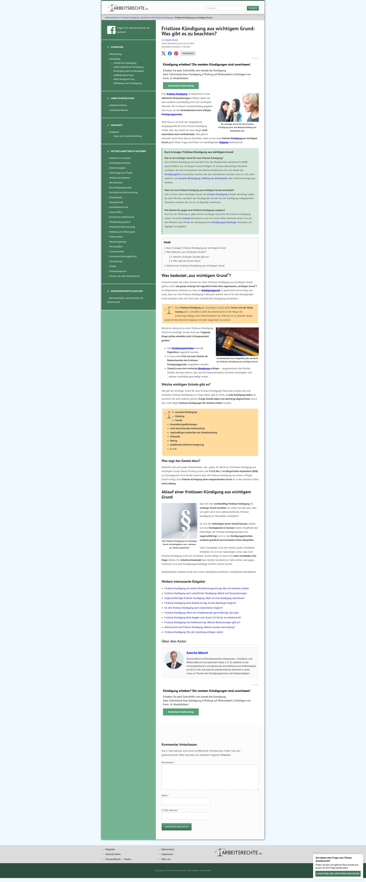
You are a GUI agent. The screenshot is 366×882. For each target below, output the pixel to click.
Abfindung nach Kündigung (127, 83)
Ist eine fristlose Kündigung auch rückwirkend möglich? (193, 607)
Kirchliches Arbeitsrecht (121, 217)
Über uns (166, 859)
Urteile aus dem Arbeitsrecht (124, 276)
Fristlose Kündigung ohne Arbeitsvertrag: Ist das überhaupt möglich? (200, 603)
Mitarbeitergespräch (119, 222)
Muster (127, 859)
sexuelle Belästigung (189, 178)
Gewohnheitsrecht (118, 207)
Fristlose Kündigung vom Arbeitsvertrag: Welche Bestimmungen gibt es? (202, 622)
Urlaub (112, 266)
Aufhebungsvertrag (123, 75)
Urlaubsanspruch (117, 271)
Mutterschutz (116, 236)
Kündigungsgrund (211, 290)
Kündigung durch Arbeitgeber (129, 71)
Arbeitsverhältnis (118, 105)
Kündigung (236, 138)
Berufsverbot (116, 182)
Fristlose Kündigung (130, 17)
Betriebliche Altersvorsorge (123, 192)
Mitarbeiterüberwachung (122, 226)
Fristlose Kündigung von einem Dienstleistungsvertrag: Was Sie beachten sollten (206, 588)
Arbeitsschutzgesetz (119, 177)
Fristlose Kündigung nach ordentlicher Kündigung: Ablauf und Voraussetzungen (205, 593)
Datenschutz (167, 849)
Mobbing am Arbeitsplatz (214, 178)
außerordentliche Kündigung (128, 67)
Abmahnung (204, 368)
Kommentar (168, 762)
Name (165, 795)
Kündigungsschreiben (183, 348)
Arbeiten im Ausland (119, 158)
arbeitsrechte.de (112, 17)
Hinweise (225, 755)
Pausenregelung (117, 241)
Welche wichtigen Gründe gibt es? (191, 256)
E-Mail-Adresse (170, 810)
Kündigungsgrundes (172, 114)
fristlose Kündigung (177, 93)
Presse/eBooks (113, 859)
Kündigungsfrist (172, 174)
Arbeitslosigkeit (117, 167)
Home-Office (115, 212)
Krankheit (114, 132)
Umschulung (115, 261)
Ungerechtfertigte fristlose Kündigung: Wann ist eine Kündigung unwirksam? (204, 598)
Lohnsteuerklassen (118, 110)
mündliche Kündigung (125, 63)
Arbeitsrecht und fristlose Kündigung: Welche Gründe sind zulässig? (199, 627)
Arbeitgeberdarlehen (120, 162)
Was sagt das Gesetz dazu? (186, 260)
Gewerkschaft (116, 202)
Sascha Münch (171, 40)
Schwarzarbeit (116, 251)
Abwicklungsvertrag (124, 79)
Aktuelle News (113, 854)
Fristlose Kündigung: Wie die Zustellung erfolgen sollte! (193, 632)
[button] (164, 53)
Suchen (253, 8)
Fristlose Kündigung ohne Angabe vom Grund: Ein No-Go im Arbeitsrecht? (202, 617)
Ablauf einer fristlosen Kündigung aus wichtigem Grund (195, 265)
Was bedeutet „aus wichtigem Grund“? (186, 252)
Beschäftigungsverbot (120, 187)
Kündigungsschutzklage (224, 222)
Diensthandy (115, 197)
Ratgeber (224, 142)
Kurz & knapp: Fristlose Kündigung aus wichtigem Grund (196, 248)
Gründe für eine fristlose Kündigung (157, 17)
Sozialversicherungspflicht (123, 256)
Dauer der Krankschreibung (128, 136)
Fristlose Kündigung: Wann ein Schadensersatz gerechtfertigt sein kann (201, 612)
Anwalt (186, 218)
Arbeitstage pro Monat (121, 172)
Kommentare (188, 53)
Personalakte (116, 246)
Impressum (167, 854)
